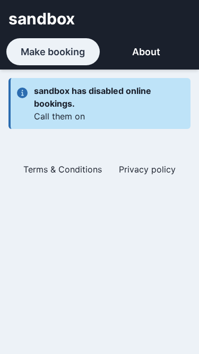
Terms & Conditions (62, 169)
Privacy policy (147, 169)
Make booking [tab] (53, 51)
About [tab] (146, 51)
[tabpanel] (99, 131)
